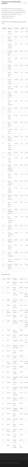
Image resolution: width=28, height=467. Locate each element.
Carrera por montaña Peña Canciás (11, 2)
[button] (25, 2)
